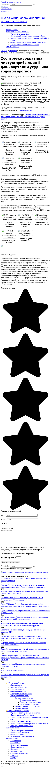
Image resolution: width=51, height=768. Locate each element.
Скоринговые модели (29, 700)
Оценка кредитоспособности (27, 706)
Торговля (14, 756)
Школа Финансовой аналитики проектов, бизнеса (23, 19)
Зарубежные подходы (29, 704)
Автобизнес (15, 741)
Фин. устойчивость (18, 687)
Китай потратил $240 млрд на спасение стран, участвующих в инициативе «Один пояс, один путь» (23, 637)
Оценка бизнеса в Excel (20, 34)
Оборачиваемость (18, 691)
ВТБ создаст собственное (12, 670)
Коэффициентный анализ (21, 694)
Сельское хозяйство (19, 753)
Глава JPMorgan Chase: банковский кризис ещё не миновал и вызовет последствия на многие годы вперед (25, 605)
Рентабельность (17, 689)
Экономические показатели (22, 736)
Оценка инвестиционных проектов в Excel (28, 42)
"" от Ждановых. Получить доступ (25, 117)
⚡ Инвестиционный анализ (17, 711)
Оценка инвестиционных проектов (25, 713)
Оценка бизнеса (12, 728)
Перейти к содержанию (11, 2)
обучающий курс (25, 110)
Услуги (13, 758)
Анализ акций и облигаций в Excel (24, 45)
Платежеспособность (19, 696)
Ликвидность (16, 685)
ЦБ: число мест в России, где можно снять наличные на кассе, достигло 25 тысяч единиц (24, 618)
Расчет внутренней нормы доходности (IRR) (29, 724)
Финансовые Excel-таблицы (17, 32)
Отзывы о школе (12, 47)
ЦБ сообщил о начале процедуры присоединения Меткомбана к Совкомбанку (22, 599)
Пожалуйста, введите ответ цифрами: (17, 554)
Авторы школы (12, 30)
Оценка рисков (21, 709)
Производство (16, 751)
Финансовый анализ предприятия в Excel (27, 36)
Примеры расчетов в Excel (21, 726)
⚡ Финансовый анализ (15, 683)
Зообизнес (15, 743)
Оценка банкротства (24, 698)
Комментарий (7, 528)
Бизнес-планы (12, 738)
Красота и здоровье (19, 745)
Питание (14, 749)
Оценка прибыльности (19, 732)
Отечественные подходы (30, 702)
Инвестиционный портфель (22, 715)
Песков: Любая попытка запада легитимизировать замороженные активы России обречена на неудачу (23, 586)
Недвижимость (17, 747)
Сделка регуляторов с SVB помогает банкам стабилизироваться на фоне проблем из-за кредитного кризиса (25, 657)
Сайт (3, 524)
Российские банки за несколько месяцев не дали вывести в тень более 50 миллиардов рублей (22, 624)
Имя (3, 515)
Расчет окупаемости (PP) (21, 721)
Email (4, 519)
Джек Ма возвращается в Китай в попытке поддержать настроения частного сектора (25, 650)
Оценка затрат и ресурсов (21, 730)
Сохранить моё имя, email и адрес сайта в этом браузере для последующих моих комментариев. (22, 548)
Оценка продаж (17, 734)
